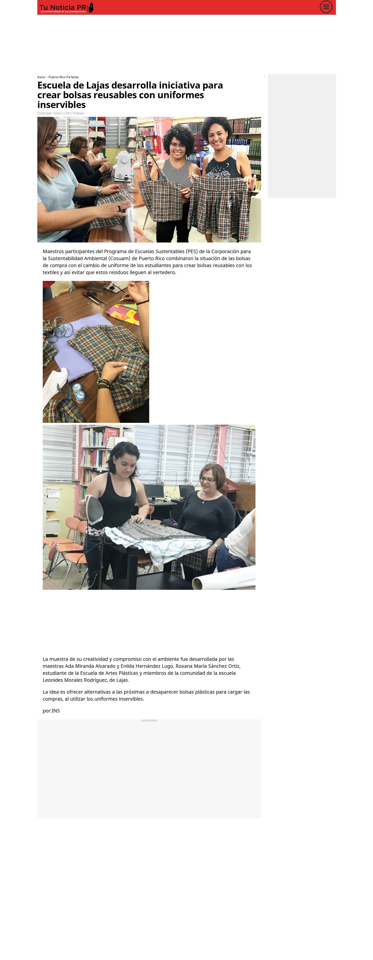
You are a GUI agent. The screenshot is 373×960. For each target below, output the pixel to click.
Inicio (41, 77)
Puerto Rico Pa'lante (63, 77)
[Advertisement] (153, 43)
